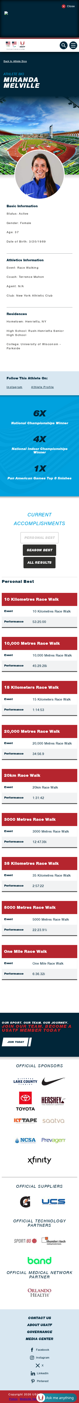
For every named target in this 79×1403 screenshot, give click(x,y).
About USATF (39, 1325)
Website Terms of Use (35, 1399)
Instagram (14, 387)
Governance (39, 1332)
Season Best (39, 550)
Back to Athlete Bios (15, 61)
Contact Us (39, 1318)
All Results (39, 562)
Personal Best (39, 538)
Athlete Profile (42, 387)
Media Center (39, 1339)
